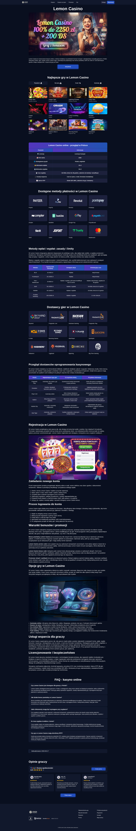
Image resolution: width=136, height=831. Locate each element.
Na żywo (57, 83)
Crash (76, 83)
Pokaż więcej (68, 795)
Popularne (37, 83)
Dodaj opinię (98, 769)
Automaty (96, 83)
